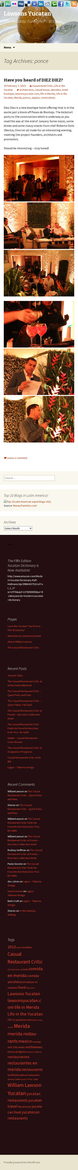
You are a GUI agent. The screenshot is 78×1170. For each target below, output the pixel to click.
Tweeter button (67, 4)
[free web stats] (10, 544)
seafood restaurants (29, 1075)
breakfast (27, 947)
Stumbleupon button (8, 4)
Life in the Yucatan (25, 1014)
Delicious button (28, 4)
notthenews (33, 1047)
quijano (36, 97)
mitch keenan (15, 891)
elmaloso (28, 982)
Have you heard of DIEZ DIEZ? (33, 80)
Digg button (21, 4)
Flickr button (14, 4)
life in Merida (47, 93)
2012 (12, 946)
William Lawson (24, 1085)
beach (19, 947)
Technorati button (54, 4)
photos (11, 1051)
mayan (10, 1027)
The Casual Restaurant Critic (23, 647)
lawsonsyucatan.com (27, 93)
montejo (36, 1041)
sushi (17, 1079)
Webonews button (34, 4)
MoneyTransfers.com (25, 505)
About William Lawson (20, 641)
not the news (16, 1047)
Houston (30, 987)
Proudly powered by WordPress (22, 1162)
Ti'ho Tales (32, 1079)
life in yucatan (17, 1019)
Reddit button (47, 4)
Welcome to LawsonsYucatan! (24, 636)
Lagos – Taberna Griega (21, 767)
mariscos (32, 1019)
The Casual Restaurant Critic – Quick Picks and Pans (25, 795)
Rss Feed (74, 4)
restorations (48, 97)
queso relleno (34, 1051)
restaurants (32, 1069)
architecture (27, 89)
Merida (18, 97)
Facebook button (61, 4)
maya (39, 1020)
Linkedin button (41, 4)
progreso (21, 1051)
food (22, 987)
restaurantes (19, 1056)
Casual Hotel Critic (42, 85)
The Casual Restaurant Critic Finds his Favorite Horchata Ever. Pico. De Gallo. (23, 728)
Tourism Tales (15, 675)
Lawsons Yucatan (24, 994)
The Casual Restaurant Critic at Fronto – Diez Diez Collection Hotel (25, 714)
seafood (13, 1075)
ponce (26, 97)
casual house (42, 89)
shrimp (11, 1079)
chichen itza (14, 969)
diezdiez (56, 89)
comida (24, 969)
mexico (25, 1041)
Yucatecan (24, 1106)
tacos (24, 1079)
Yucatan (17, 1093)
